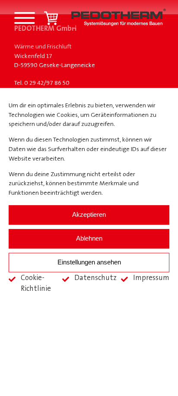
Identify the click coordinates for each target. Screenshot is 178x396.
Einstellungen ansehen (89, 262)
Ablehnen (89, 238)
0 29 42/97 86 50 (47, 83)
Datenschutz (95, 278)
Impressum (151, 278)
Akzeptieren (89, 215)
